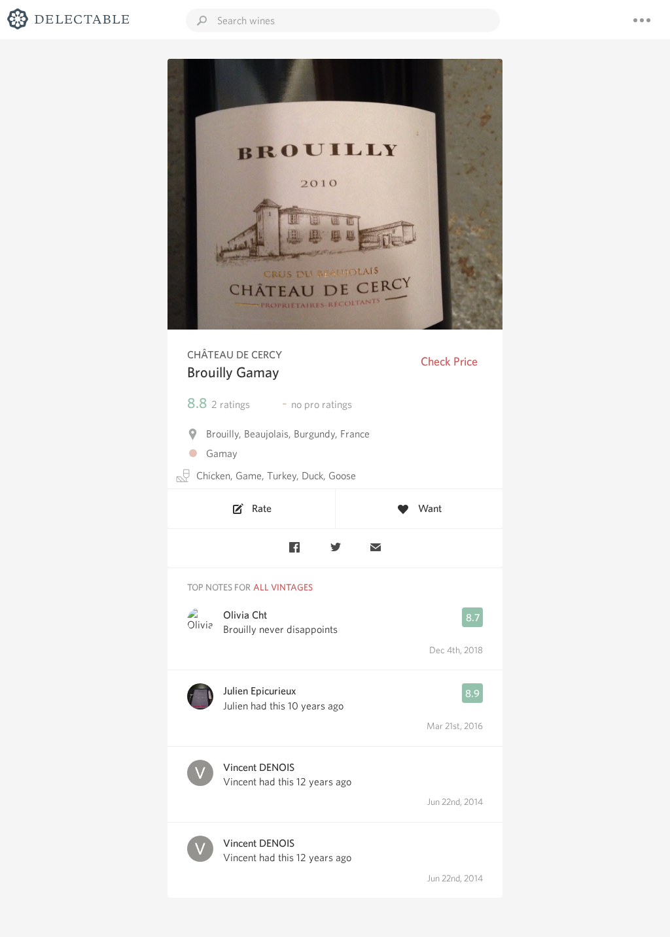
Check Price (449, 361)
